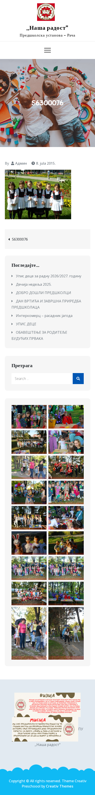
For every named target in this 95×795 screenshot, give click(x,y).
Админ (21, 163)
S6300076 (20, 239)
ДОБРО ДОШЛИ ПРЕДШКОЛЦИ (43, 292)
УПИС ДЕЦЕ (26, 324)
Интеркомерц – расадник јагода (44, 315)
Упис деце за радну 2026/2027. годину (48, 276)
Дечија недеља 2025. (33, 284)
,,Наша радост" (47, 27)
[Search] (78, 378)
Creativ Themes (59, 786)
